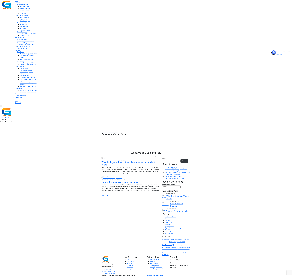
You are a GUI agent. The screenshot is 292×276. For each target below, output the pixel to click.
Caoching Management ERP (28, 65)
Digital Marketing (25, 17)
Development (165, 247)
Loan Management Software (28, 92)
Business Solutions (22, 23)
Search (164, 158)
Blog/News (18, 101)
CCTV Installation (25, 35)
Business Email (24, 26)
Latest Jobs (18, 99)
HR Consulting (24, 28)
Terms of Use (151, 275)
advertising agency (166, 239)
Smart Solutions (22, 32)
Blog (166, 219)
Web (186, 252)
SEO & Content (24, 19)
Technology (180, 252)
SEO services (184, 250)
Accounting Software (156, 267)
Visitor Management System (28, 79)
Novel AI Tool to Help (177, 210)
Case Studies (18, 97)
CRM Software (24, 68)
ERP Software (153, 261)
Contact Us (18, 103)
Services (17, 3)
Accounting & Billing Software (28, 90)
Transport (20, 81)
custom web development (179, 244)
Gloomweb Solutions (108, 160)
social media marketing (173, 252)
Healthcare (20, 52)
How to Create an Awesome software (120, 181)
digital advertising (171, 247)
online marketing (171, 250)
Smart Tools (18, 94)
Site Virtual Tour (24, 75)
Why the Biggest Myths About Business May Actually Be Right (129, 163)
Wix (169, 255)
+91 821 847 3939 (106, 269)
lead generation (174, 249)
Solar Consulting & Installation (28, 34)
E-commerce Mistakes (171, 167)
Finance (19, 88)
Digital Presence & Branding (173, 228)
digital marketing (178, 247)
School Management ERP (27, 63)
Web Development (25, 12)
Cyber (185, 244)
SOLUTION (168, 231)
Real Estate (20, 66)
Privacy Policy (131, 269)
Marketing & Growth (23, 15)
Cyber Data (168, 224)
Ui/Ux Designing (24, 6)
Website (165, 255)
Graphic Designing (25, 21)
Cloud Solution (169, 222)
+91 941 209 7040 (281, 54)
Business (167, 220)
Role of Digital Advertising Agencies (175, 176)
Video (184, 252)
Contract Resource (25, 30)
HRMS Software (154, 265)
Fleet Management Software (28, 86)
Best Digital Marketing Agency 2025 (175, 178)
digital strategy (185, 247)
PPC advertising (178, 250)
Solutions (17, 50)
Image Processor (22, 95)
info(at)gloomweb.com (108, 271)
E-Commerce (23, 13)
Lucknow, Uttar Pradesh (108, 273)
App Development (25, 8)
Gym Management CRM (26, 59)
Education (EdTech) (22, 61)
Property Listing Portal (26, 70)
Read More (105, 176)
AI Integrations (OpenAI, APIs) (25, 44)
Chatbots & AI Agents (23, 43)
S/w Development (25, 10)
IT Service (167, 229)
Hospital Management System (28, 54)
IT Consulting (23, 24)
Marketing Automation (23, 46)
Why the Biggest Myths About (177, 197)
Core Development (22, 4)
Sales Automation (22, 48)
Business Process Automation (25, 41)
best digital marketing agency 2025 (177, 239)
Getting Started (4, 118)
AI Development (22, 39)
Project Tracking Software (27, 77)
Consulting (168, 244)
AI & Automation (19, 37)
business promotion (177, 241)
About (16, 1)
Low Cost (179, 249)
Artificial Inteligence (170, 217)
